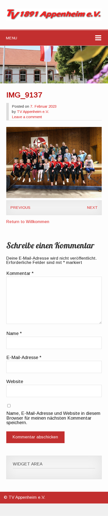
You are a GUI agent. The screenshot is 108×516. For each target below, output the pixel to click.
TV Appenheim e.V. (33, 111)
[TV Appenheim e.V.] (54, 19)
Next (92, 207)
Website (14, 381)
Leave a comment (27, 117)
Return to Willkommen (27, 221)
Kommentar (20, 273)
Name (14, 333)
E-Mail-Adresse (23, 357)
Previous (20, 207)
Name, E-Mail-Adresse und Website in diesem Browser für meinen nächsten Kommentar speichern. (53, 418)
